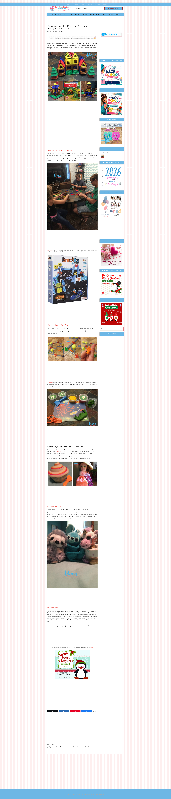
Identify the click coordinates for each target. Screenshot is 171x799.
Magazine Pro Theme (80, 794)
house (70, 746)
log (76, 746)
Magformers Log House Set (60, 150)
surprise (94, 746)
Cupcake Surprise (54, 506)
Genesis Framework (91, 794)
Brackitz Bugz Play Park (58, 325)
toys (48, 747)
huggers (74, 746)
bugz (58, 746)
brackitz (54, 746)
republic (90, 746)
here (92, 647)
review (53, 744)
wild (50, 747)
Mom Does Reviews (60, 8)
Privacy (106, 338)
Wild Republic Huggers (52, 607)
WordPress (98, 794)
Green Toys (59, 451)
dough (64, 746)
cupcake (61, 746)
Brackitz (51, 382)
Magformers (50, 250)
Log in (102, 794)
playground (86, 746)
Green (67, 746)
